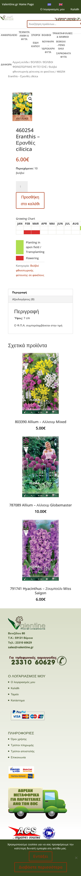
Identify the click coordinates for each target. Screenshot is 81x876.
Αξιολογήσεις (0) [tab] (23, 299)
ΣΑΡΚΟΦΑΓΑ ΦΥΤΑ (63, 55)
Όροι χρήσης (19, 739)
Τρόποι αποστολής (23, 751)
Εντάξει (40, 856)
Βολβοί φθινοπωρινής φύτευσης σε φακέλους (30, 270)
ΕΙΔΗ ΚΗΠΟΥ (35, 44)
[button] (30, 98)
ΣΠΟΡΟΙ (35, 35)
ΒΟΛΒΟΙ (46, 35)
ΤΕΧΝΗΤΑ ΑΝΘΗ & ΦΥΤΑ (24, 36)
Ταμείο (15, 694)
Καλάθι (75, 9)
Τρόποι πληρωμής (22, 745)
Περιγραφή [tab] (19, 292)
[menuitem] (49, 4)
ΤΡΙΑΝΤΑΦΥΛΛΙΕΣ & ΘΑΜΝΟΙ (62, 35)
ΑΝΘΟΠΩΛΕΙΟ (9, 35)
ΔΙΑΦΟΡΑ (6, 64)
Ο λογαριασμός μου (52, 9)
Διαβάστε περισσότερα (41, 867)
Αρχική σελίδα (21, 62)
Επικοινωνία (18, 757)
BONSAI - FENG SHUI (60, 45)
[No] (76, 858)
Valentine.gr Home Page (18, 4)
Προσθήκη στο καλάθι (30, 200)
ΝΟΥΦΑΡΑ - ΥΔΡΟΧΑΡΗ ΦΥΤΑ (48, 47)
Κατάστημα (18, 700)
